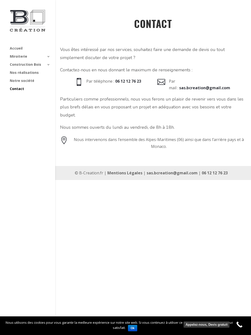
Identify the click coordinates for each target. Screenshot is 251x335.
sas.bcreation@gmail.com (172, 173)
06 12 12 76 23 (215, 173)
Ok (133, 328)
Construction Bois (25, 65)
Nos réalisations (24, 73)
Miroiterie (18, 57)
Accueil (16, 49)
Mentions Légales (124, 173)
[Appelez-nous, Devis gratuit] (239, 324)
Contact (17, 89)
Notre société (22, 81)
